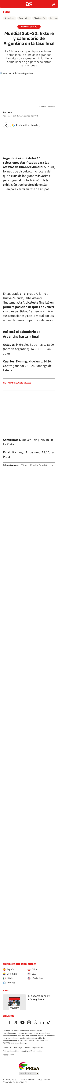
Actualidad (9, 18)
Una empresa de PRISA (29, 1066)
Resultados (24, 18)
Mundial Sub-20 (38, 465)
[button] (6, 125)
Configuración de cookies (31, 1051)
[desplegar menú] (4, 4)
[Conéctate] (54, 4)
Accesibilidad (8, 1055)
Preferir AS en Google (27, 125)
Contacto (7, 1047)
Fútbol (7, 12)
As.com (7, 112)
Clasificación (39, 18)
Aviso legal (18, 1047)
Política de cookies (10, 1051)
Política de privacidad (34, 1047)
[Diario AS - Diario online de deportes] (29, 4)
